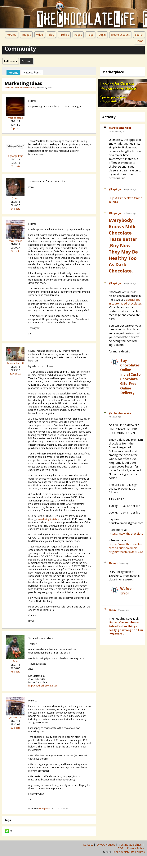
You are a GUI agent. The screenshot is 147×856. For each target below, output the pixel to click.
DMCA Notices (106, 844)
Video (39, 34)
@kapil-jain (116, 189)
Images (26, 34)
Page (35, 87)
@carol (15, 198)
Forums (11, 34)
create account (120, 34)
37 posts (15, 251)
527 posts (15, 373)
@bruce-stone (15, 117)
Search (139, 34)
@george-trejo (15, 156)
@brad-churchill (15, 363)
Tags (90, 34)
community (10, 87)
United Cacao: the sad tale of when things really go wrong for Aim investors (126, 628)
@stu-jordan (15, 240)
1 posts (15, 128)
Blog (51, 34)
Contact (88, 844)
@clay (112, 563)
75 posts (15, 671)
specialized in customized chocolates (126, 301)
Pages (78, 34)
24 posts (15, 208)
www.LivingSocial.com (49, 519)
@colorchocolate (120, 413)
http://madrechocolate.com (43, 685)
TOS (121, 848)
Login (102, 34)
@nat (15, 661)
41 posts (15, 166)
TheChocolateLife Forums (128, 852)
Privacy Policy (136, 848)
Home (139, 41)
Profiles (64, 34)
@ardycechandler (120, 127)
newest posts (32, 72)
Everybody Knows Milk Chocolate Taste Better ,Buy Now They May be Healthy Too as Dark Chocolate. (123, 245)
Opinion (27, 87)
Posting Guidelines (130, 844)
